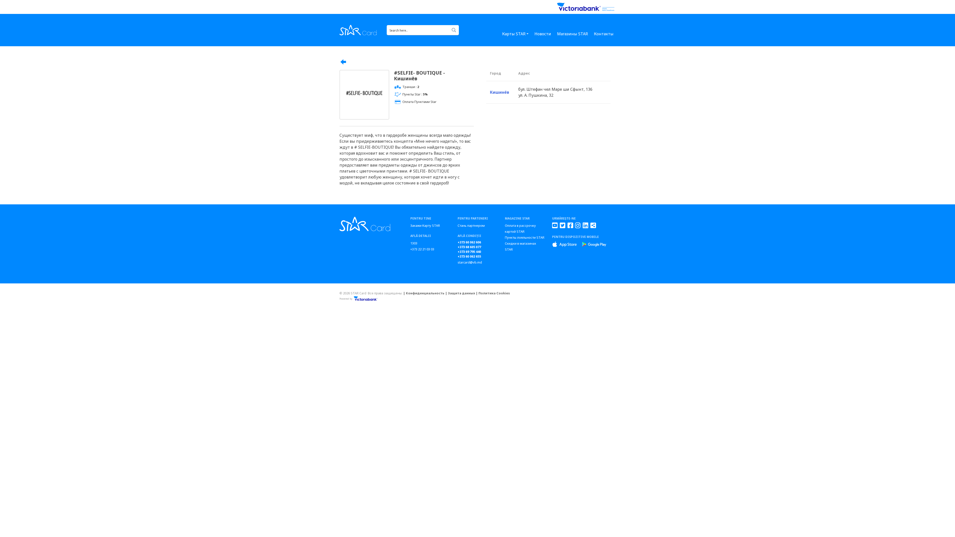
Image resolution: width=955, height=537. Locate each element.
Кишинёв (499, 92)
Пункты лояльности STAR (524, 237)
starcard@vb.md (470, 262)
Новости (542, 34)
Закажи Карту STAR (425, 225)
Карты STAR (513, 34)
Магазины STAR (572, 34)
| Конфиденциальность (423, 293)
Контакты (604, 34)
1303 (413, 243)
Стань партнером (471, 225)
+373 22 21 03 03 (422, 249)
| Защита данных (460, 293)
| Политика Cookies (493, 293)
